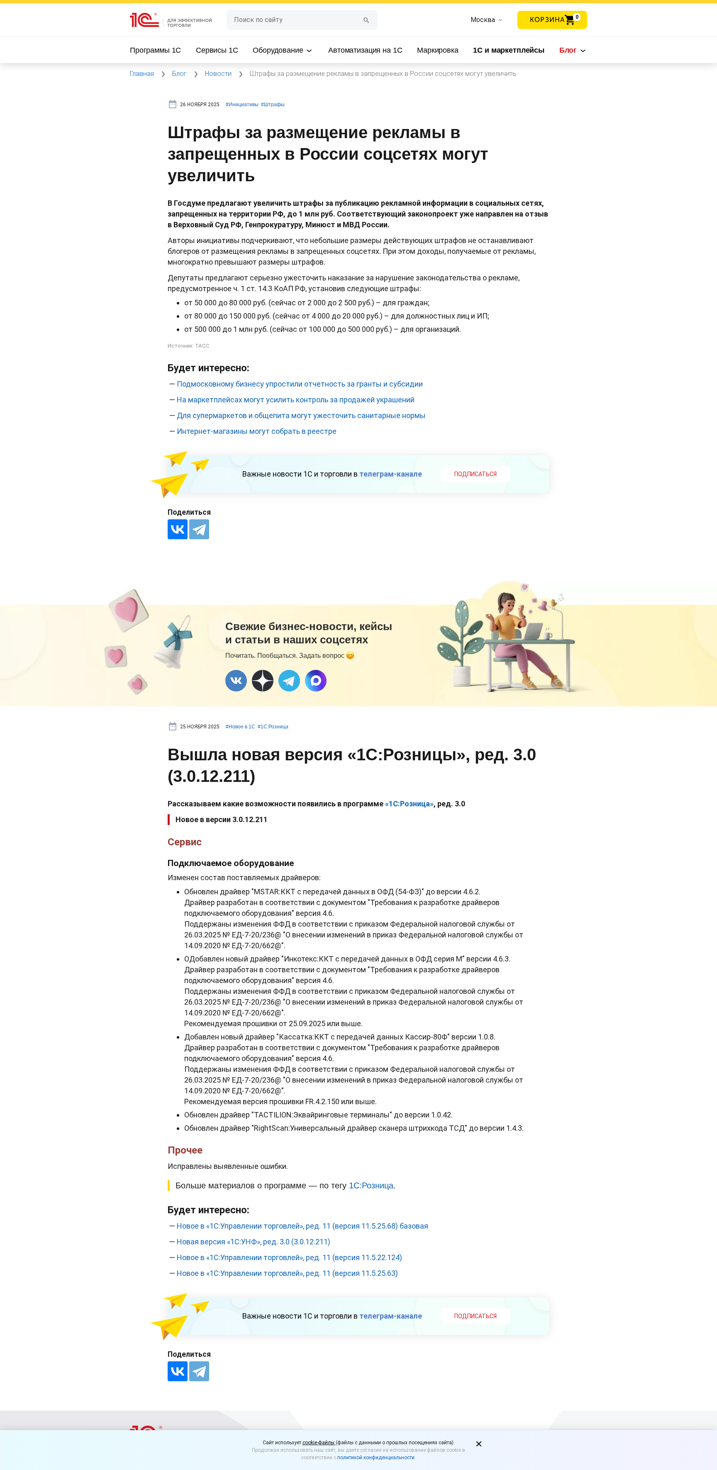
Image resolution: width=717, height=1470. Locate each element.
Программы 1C (155, 50)
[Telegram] (199, 529)
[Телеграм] (289, 680)
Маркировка (437, 50)
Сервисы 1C (217, 50)
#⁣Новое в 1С (240, 727)
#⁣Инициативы (242, 104)
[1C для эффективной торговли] (178, 20)
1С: (355, 1185)
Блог (569, 50)
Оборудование (279, 50)
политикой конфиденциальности (376, 1457)
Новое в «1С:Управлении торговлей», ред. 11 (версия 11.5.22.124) (289, 1257)
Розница (377, 1185)
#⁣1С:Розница (273, 727)
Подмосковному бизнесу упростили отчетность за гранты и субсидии (300, 384)
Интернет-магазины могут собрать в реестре (257, 431)
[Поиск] (366, 20)
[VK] (236, 680)
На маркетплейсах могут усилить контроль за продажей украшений (296, 399)
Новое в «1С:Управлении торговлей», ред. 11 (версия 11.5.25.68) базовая (302, 1226)
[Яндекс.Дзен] (262, 680)
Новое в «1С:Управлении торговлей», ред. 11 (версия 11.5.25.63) (287, 1273)
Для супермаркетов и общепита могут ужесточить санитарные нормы (301, 415)
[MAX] (316, 680)
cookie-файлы (319, 1443)
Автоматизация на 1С (365, 50)
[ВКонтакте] (178, 529)
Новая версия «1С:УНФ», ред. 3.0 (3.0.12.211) (253, 1241)
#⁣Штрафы (273, 104)
